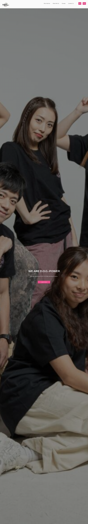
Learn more (44, 282)
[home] (5, 4)
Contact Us (71, 3)
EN (80, 3)
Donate (63, 3)
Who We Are (47, 3)
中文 (84, 3)
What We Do (56, 3)
